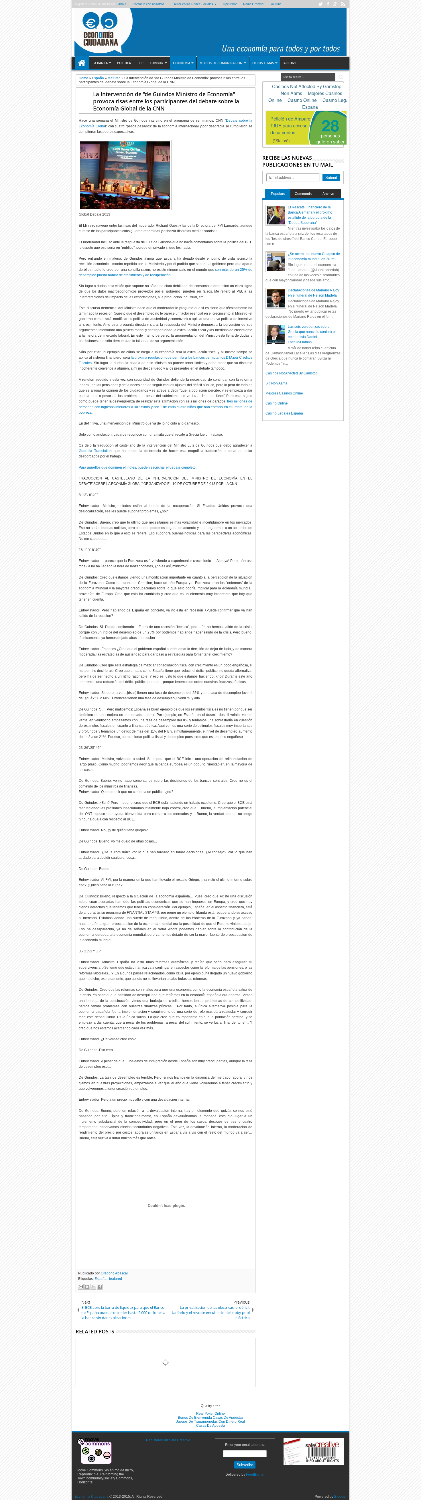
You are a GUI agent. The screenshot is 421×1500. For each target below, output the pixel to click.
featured (115, 1279)
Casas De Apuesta (210, 1426)
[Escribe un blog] (87, 1287)
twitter (320, 4)
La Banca (100, 63)
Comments (303, 194)
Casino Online (276, 403)
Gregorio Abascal (114, 1273)
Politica (124, 63)
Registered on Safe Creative (168, 1440)
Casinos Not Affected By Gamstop (291, 373)
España (101, 1279)
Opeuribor (230, 4)
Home (82, 63)
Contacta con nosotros (148, 4)
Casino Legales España (284, 413)
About (122, 4)
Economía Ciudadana (91, 1497)
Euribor (156, 63)
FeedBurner (255, 1475)
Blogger (340, 1497)
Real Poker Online (210, 1414)
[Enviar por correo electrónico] (81, 1287)
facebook (328, 4)
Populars (278, 194)
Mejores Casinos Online (284, 393)
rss (343, 4)
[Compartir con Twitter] (93, 1287)
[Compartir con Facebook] (100, 1287)
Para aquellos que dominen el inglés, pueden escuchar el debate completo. (137, 467)
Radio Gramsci (253, 4)
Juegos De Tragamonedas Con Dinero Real (210, 1422)
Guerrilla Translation (95, 451)
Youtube (275, 4)
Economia (181, 63)
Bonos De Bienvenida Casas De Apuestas (210, 1418)
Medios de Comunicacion (221, 63)
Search (340, 77)
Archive (290, 63)
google (335, 4)
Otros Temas (263, 63)
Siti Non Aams (276, 383)
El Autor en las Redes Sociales (191, 4)
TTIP (140, 63)
